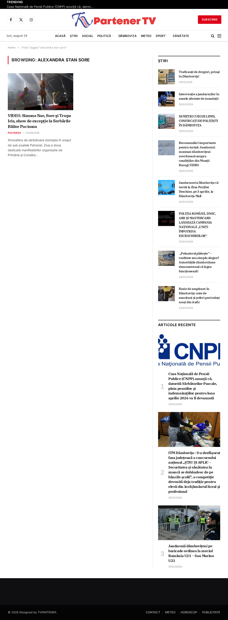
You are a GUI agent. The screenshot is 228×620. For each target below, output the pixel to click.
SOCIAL (87, 36)
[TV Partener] (114, 19)
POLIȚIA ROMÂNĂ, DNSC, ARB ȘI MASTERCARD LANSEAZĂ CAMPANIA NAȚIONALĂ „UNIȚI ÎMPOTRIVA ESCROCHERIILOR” (197, 225)
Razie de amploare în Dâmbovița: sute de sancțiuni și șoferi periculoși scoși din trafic (199, 295)
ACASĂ (60, 36)
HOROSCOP (189, 612)
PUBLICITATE (211, 612)
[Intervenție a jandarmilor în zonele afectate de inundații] (166, 99)
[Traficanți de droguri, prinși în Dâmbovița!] (166, 76)
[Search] (212, 36)
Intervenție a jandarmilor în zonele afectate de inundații (199, 96)
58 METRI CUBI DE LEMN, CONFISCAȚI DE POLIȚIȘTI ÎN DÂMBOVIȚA (198, 120)
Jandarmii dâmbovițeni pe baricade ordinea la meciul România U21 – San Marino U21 (191, 553)
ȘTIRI (74, 36)
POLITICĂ (104, 36)
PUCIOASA (14, 132)
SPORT (161, 36)
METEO (146, 36)
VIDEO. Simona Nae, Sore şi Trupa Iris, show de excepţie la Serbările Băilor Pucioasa (39, 121)
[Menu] (219, 36)
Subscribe (210, 19)
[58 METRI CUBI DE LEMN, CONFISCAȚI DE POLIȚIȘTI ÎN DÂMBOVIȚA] (166, 121)
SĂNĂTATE (181, 36)
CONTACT (153, 612)
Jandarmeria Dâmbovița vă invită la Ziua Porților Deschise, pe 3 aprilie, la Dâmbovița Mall (199, 189)
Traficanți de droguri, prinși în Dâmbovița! (199, 74)
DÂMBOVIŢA (127, 36)
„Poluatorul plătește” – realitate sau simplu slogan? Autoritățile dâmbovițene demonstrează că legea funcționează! (199, 262)
